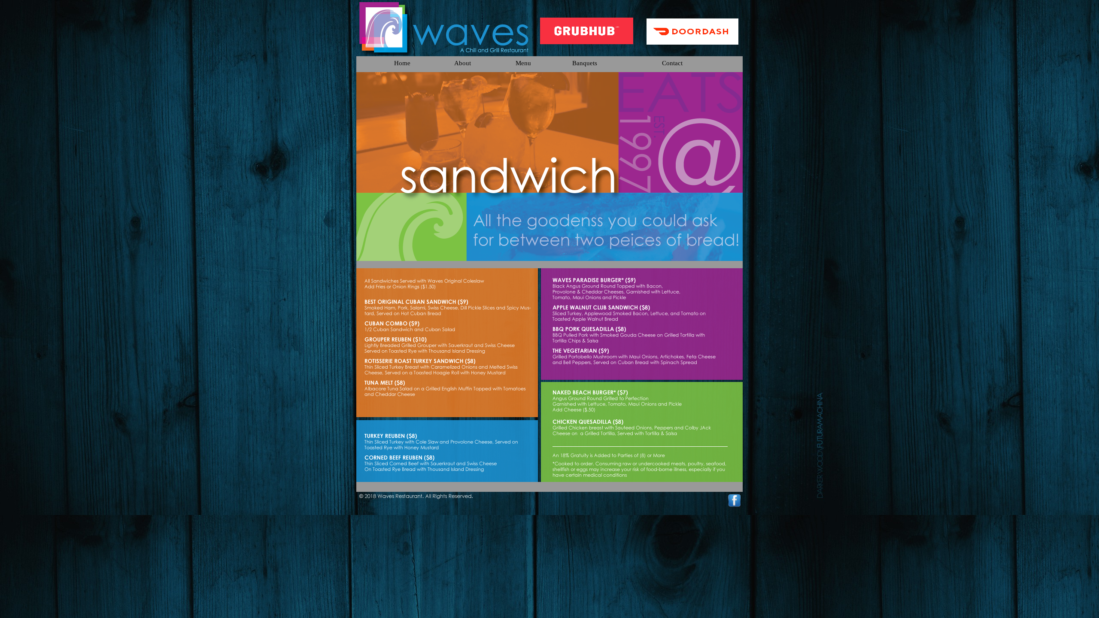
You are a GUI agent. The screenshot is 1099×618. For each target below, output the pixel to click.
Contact (672, 63)
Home (402, 63)
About (462, 63)
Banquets (584, 63)
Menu (523, 63)
